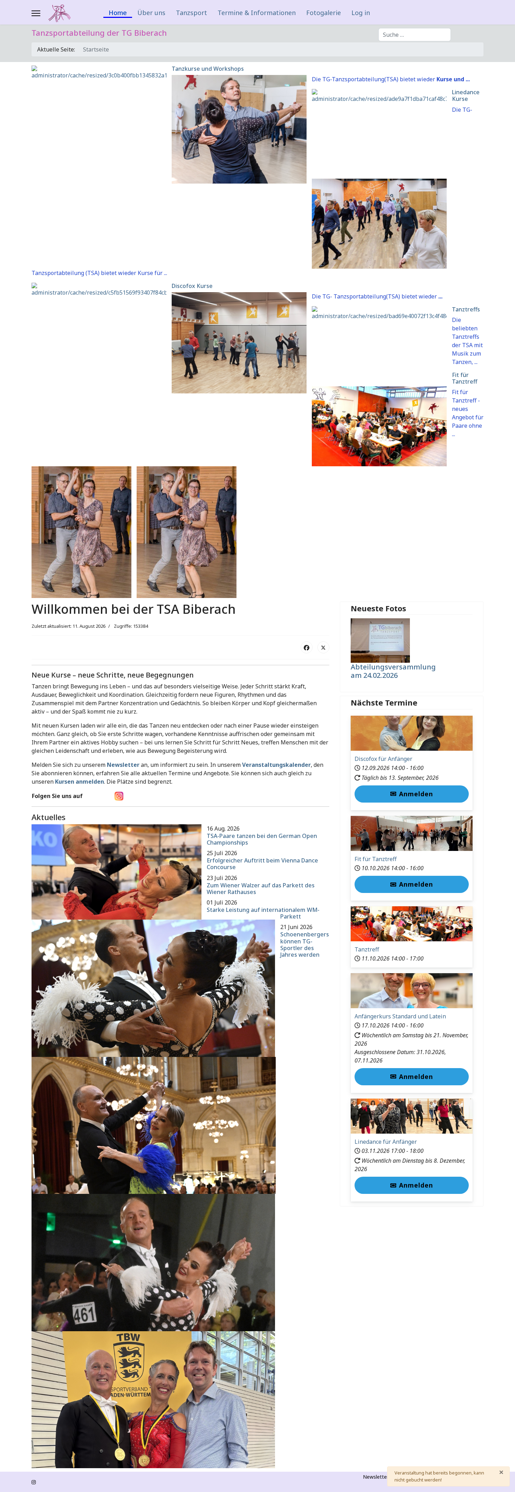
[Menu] (36, 13)
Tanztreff (367, 949)
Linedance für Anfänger (386, 1142)
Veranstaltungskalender (276, 765)
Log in (360, 12)
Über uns (151, 12)
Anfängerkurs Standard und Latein (400, 1016)
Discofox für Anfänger (383, 759)
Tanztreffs (466, 309)
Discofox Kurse (192, 286)
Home (118, 13)
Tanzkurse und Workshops (208, 69)
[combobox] (414, 34)
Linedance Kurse (466, 95)
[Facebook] (307, 647)
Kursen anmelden (79, 781)
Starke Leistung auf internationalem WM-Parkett (263, 913)
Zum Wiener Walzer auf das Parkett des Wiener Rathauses (261, 888)
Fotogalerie (323, 12)
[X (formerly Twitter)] (323, 647)
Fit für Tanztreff (464, 378)
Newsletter (123, 765)
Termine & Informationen (257, 12)
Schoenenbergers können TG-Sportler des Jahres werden (304, 944)
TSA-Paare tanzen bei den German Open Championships (262, 839)
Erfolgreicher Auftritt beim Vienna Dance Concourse (262, 864)
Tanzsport (191, 12)
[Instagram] (34, 1482)
